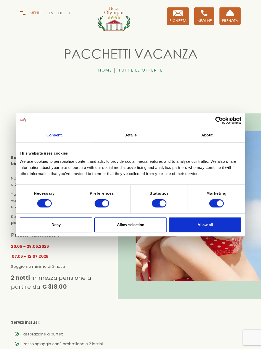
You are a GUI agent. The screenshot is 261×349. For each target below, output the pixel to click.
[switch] (102, 203)
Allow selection (130, 225)
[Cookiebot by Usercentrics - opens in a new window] (219, 120)
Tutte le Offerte (140, 70)
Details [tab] (130, 135)
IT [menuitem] (69, 13)
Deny (56, 225)
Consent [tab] (54, 135)
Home (105, 70)
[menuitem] (51, 12)
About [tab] (207, 135)
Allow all (205, 225)
